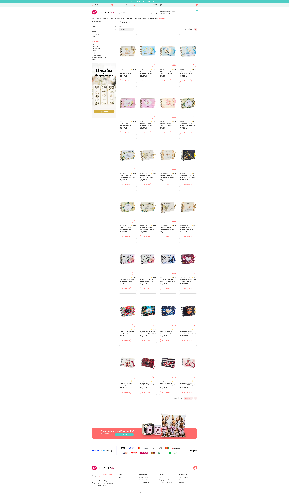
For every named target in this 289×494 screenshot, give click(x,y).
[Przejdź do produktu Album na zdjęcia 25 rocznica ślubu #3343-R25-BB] (188, 103)
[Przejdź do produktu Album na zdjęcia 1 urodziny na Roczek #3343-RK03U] (128, 51)
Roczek (121, 69)
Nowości (94, 59)
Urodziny (182, 173)
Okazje (93, 53)
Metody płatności (143, 477)
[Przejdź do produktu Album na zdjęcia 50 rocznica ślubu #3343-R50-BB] (128, 207)
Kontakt (121, 477)
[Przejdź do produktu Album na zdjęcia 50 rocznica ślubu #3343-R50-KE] (148, 207)
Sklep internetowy (144, 492)
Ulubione (181, 482)
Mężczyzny (104, 29)
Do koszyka (127, 80)
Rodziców (104, 36)
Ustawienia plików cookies (165, 482)
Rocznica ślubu (184, 121)
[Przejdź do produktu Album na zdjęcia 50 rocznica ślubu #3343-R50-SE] (168, 207)
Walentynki (122, 381)
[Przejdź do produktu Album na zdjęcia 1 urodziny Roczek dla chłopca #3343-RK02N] (168, 51)
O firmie (121, 480)
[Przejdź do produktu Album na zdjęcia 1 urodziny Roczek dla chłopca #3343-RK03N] (188, 51)
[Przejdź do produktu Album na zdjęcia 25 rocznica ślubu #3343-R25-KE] (128, 155)
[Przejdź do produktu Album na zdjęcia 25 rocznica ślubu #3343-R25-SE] (148, 155)
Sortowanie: (122, 26)
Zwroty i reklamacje (144, 482)
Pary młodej (104, 34)
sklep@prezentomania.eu (167, 11)
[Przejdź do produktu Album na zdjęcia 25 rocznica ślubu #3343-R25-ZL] (168, 155)
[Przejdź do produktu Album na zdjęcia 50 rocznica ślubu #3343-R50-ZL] (188, 207)
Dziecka (104, 31)
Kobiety (104, 26)
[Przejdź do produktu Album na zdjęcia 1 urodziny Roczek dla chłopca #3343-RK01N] (148, 51)
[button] (150, 12)
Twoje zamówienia (183, 477)
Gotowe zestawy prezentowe (99, 57)
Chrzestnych (96, 48)
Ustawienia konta (183, 480)
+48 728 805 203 (165, 13)
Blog (120, 482)
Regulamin (161, 477)
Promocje (94, 61)
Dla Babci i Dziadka (185, 277)
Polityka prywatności (164, 480)
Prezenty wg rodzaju (97, 55)
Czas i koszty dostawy (144, 480)
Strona (186, 29)
